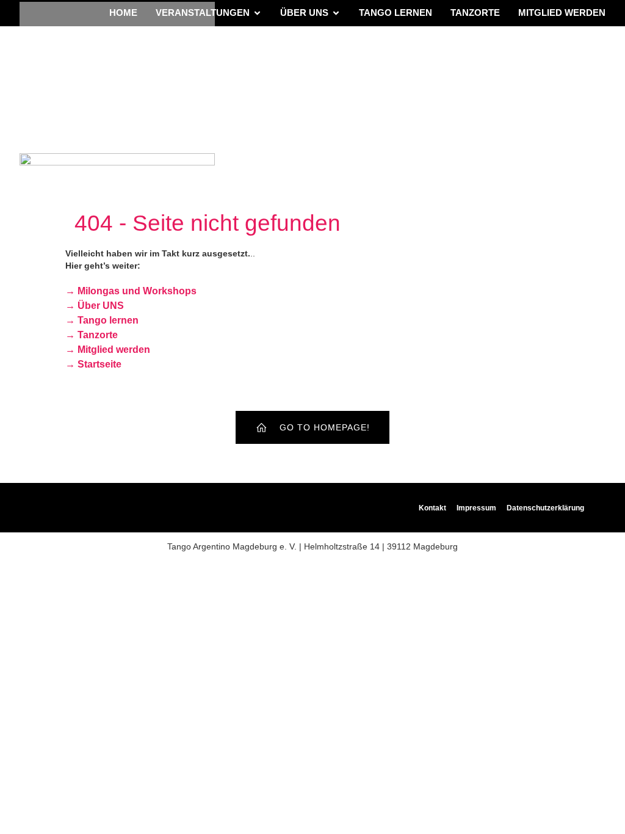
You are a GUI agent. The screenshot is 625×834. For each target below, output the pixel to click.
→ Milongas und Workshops (131, 291)
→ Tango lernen (102, 320)
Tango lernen (395, 12)
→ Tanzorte (91, 335)
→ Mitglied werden (107, 349)
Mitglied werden (561, 12)
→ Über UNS (94, 305)
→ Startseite (93, 364)
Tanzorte (475, 12)
